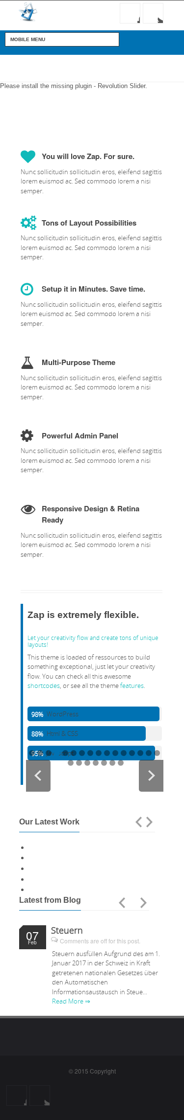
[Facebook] (130, 13)
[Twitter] (153, 13)
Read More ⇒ (71, 1001)
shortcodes (43, 685)
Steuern (67, 930)
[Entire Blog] (133, 902)
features (132, 685)
